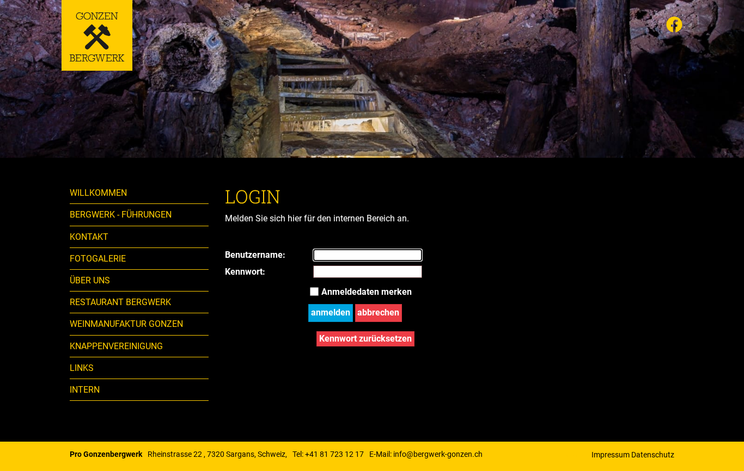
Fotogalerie (98, 258)
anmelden (330, 312)
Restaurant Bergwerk (120, 302)
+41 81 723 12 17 (334, 454)
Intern (85, 390)
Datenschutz (652, 454)
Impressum (610, 454)
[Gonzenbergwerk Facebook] (674, 26)
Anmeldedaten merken (366, 292)
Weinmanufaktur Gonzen (126, 324)
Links (82, 368)
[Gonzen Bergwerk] (97, 35)
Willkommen (98, 193)
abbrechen (378, 312)
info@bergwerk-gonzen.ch (438, 454)
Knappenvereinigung (116, 346)
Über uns (90, 280)
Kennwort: (236, 272)
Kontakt (89, 237)
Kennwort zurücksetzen (365, 338)
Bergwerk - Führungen (121, 214)
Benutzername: (236, 255)
